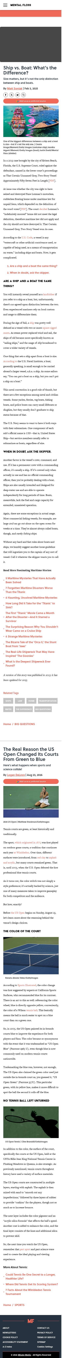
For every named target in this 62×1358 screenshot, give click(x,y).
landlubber (49, 294)
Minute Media (24, 1354)
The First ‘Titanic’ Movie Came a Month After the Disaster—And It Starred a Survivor (30, 617)
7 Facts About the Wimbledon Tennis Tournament (28, 1292)
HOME (31, 700)
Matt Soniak (14, 88)
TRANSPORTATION (48, 700)
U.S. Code (27, 237)
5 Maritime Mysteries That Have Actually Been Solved (31, 580)
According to (10, 361)
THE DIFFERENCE (24, 709)
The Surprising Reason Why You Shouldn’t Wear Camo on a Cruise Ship (32, 629)
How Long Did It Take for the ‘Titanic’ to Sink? (30, 605)
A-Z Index (7, 1346)
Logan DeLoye (16, 775)
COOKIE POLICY (10, 1337)
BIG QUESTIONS (43, 709)
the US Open (18, 912)
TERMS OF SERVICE (46, 1337)
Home (7, 724)
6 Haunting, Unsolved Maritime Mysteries (31, 597)
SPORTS (19, 1305)
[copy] (23, 94)
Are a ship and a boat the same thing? (33, 266)
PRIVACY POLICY (45, 1332)
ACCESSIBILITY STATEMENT (15, 1341)
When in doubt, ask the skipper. (29, 272)
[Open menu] (5, 5)
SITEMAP (41, 1341)
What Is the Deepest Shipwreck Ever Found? (28, 663)
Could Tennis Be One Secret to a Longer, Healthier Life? (30, 1276)
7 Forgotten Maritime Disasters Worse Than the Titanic (29, 590)
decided (43, 209)
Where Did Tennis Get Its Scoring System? (32, 1284)
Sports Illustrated (27, 985)
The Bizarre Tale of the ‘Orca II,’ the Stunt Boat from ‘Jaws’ (31, 644)
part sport (25, 1249)
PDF (51, 180)
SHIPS (8, 700)
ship (32, 322)
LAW (20, 700)
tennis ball (31, 1010)
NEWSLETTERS (9, 1332)
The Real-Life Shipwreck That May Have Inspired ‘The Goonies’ (30, 654)
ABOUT (6, 1327)
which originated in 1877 (28, 842)
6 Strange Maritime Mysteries (24, 636)
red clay (41, 857)
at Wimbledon (21, 852)
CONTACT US (43, 1327)
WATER (8, 709)
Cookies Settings (45, 1346)
